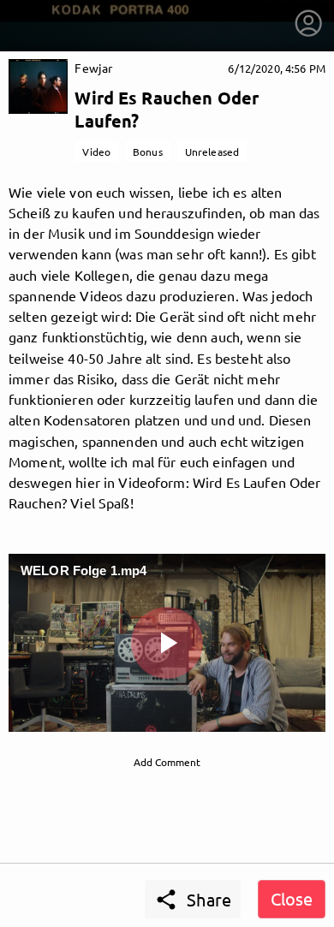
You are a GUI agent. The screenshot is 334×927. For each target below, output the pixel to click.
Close (292, 898)
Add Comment (167, 762)
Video (96, 151)
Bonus (148, 151)
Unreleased (212, 151)
